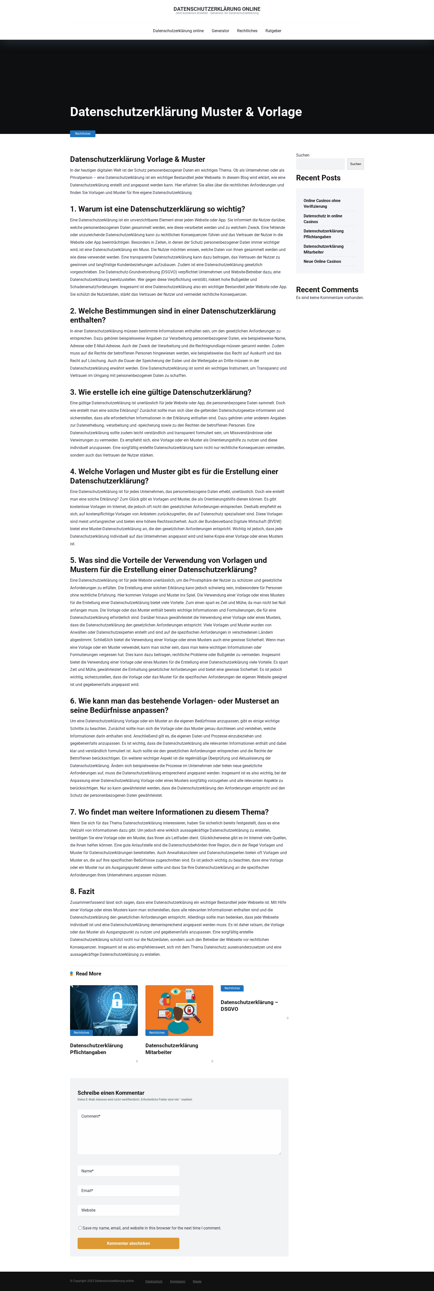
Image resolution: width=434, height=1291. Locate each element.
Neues (197, 1281)
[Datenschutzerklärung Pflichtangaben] (104, 1010)
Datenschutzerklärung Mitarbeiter (324, 249)
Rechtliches (247, 30)
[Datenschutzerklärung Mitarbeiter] (179, 1010)
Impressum (177, 1281)
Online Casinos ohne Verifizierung (322, 203)
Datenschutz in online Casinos (323, 219)
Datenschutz (153, 1281)
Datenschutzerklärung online (217, 9)
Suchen (302, 155)
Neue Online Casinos (322, 261)
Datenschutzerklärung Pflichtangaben (96, 1048)
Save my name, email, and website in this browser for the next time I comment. (152, 1228)
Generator (220, 30)
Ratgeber (273, 30)
